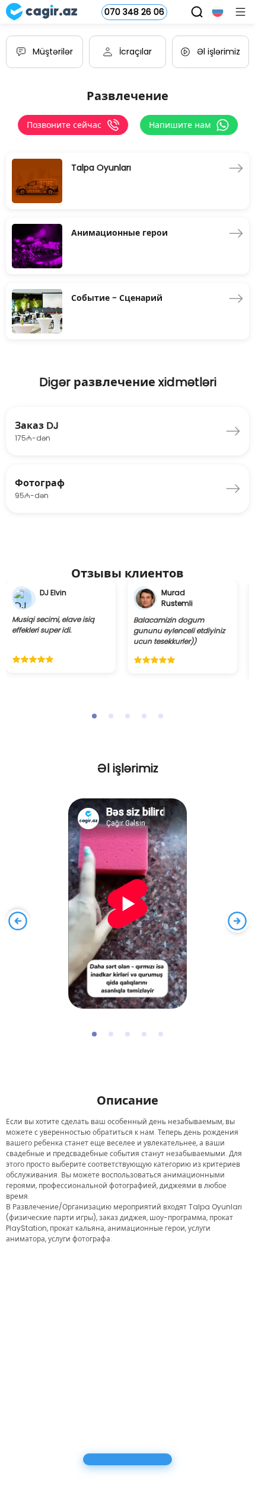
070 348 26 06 (134, 12)
